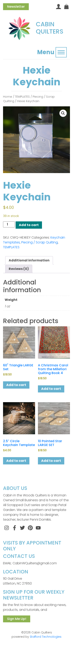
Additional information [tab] (29, 260)
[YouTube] (38, 527)
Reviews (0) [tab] (19, 268)
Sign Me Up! (16, 618)
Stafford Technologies (45, 637)
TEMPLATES (22, 97)
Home (7, 97)
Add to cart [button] (16, 385)
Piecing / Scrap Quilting (39, 242)
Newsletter (16, 6)
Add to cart (29, 225)
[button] (63, 113)
